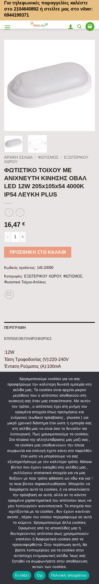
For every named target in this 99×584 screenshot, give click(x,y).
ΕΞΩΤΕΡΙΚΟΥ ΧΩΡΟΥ (42, 276)
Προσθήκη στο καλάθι (38, 252)
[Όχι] (91, 479)
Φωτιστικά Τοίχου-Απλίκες (25, 282)
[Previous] (13, 85)
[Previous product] (20, 212)
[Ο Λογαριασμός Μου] (70, 26)
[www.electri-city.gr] (39, 24)
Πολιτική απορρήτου (69, 575)
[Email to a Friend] (9, 294)
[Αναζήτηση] (79, 26)
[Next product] (9, 212)
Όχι (40, 575)
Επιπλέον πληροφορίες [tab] (28, 338)
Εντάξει (22, 575)
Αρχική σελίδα (18, 157)
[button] (7, 27)
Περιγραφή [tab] (15, 327)
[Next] (86, 85)
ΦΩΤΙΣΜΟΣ (48, 157)
